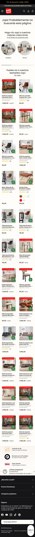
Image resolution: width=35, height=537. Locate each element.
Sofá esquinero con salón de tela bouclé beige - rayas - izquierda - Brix (8, 405)
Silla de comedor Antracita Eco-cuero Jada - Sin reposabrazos (8, 158)
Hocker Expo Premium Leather (25, 188)
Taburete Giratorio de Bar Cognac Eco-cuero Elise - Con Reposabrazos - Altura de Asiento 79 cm (26, 229)
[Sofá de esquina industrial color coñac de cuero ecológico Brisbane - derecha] (9, 116)
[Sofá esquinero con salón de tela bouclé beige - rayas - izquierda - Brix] (9, 393)
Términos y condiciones (20, 530)
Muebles (8, 58)
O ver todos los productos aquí (17, 37)
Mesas (25, 58)
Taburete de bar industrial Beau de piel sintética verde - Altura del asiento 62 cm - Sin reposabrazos (9, 229)
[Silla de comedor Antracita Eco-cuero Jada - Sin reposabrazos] (9, 147)
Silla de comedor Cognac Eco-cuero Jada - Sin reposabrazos (25, 98)
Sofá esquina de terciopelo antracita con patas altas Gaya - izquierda (9, 345)
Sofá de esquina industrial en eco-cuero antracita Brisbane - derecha (25, 434)
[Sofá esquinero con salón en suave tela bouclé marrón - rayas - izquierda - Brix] (26, 364)
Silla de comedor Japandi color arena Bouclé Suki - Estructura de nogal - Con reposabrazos (26, 128)
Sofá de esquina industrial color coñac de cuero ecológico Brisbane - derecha (9, 128)
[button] (33, 11)
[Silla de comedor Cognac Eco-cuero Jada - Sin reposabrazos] (26, 86)
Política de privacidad (6, 530)
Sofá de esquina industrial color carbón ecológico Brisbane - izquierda (8, 434)
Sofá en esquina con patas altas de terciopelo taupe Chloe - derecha (26, 345)
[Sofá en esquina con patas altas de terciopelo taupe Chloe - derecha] (26, 333)
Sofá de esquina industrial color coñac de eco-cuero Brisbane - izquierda (8, 98)
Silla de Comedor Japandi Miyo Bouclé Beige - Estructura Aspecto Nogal (9, 316)
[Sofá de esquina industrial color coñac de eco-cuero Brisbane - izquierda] (9, 86)
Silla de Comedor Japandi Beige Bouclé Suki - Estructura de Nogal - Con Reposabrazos (26, 258)
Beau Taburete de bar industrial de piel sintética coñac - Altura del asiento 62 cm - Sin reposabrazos (9, 191)
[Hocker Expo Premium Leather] (26, 178)
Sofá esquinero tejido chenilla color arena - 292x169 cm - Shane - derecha (8, 287)
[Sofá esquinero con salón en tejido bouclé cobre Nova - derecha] (26, 304)
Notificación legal (5, 532)
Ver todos (17, 75)
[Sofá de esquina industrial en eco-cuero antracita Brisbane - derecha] (26, 422)
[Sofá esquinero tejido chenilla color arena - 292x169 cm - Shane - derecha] (9, 275)
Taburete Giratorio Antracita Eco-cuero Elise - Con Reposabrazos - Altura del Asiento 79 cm (9, 258)
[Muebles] (8, 48)
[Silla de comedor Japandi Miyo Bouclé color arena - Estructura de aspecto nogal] (26, 275)
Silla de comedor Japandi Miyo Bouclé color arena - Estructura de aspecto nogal (26, 288)
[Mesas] (25, 48)
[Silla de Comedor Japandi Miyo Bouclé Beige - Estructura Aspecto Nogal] (9, 304)
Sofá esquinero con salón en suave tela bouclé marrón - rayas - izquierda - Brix (25, 377)
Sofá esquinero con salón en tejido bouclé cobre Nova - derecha (26, 316)
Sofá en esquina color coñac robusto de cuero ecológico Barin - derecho (26, 158)
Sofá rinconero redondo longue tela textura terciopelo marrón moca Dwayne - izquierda (8, 377)
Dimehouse (8, 528)
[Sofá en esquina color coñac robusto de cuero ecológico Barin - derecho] (26, 147)
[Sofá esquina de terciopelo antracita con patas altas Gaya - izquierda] (9, 333)
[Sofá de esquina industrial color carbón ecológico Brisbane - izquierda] (9, 422)
